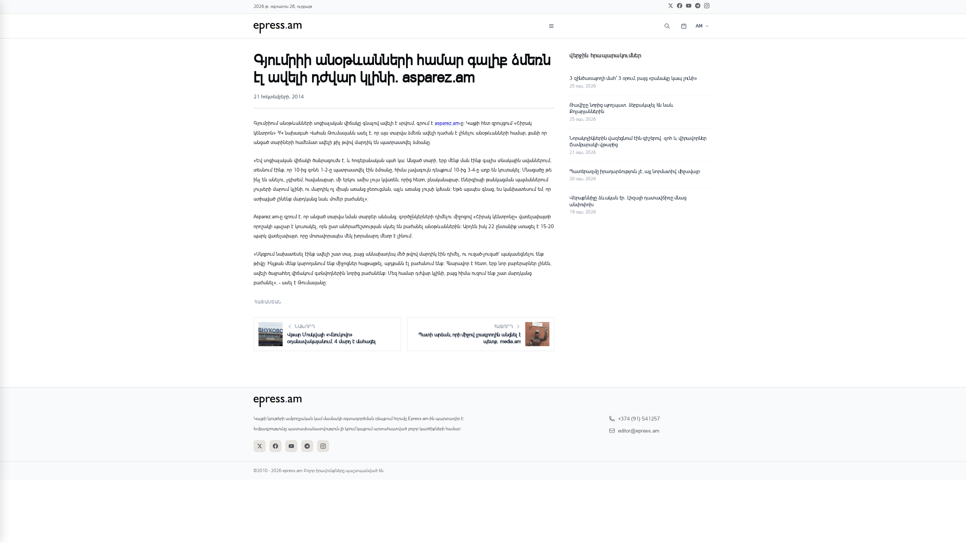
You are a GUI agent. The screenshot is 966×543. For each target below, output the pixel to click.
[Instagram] (706, 5)
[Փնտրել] (667, 26)
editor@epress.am (638, 430)
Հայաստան (268, 302)
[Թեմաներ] (551, 26)
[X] (670, 5)
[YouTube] (688, 5)
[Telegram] (697, 5)
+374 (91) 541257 (639, 418)
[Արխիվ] (683, 26)
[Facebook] (679, 5)
